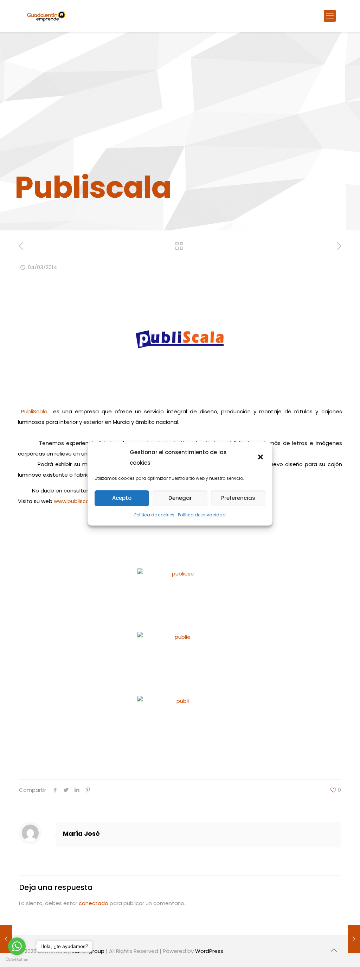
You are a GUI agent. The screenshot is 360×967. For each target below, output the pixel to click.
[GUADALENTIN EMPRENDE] (46, 16)
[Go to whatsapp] (17, 946)
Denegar (180, 498)
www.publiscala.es (77, 501)
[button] (261, 457)
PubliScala (34, 411)
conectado (93, 903)
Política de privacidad (202, 515)
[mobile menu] (330, 16)
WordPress (209, 951)
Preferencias (238, 498)
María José (81, 833)
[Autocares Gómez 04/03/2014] (354, 939)
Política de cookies (154, 515)
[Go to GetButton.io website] (17, 960)
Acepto (121, 498)
